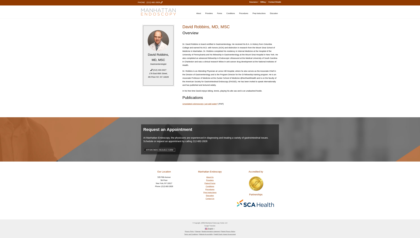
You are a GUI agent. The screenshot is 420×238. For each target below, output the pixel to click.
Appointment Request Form (159, 150)
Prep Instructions (259, 13)
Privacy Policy (189, 231)
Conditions (230, 13)
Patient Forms (210, 183)
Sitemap (197, 231)
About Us (210, 177)
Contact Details (274, 2)
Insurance (253, 2)
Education (274, 13)
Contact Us (210, 199)
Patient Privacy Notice (228, 231)
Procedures (243, 13)
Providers (209, 13)
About (198, 13)
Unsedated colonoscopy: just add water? (200, 104)
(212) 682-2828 (153, 2)
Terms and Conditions (191, 234)
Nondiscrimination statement (211, 231)
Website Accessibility (206, 234)
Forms (219, 13)
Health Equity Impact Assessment (225, 234)
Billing (263, 2)
